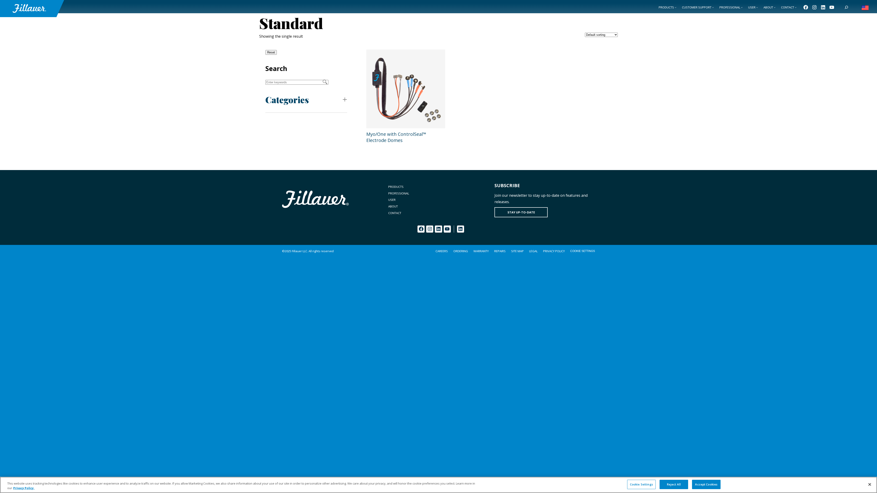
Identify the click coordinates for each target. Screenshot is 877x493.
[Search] (846, 7)
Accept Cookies (706, 484)
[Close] (870, 484)
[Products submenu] (675, 7)
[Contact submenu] (796, 7)
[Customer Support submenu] (713, 7)
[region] (438, 485)
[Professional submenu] (742, 7)
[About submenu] (775, 7)
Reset (271, 52)
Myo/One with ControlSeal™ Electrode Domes (396, 137)
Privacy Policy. (23, 488)
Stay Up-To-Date (521, 212)
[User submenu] (757, 7)
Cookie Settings (582, 251)
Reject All (674, 484)
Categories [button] (287, 99)
